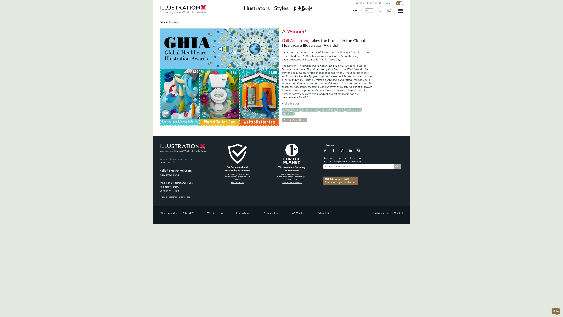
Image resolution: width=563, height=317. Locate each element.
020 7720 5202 (374, 3)
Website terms (215, 213)
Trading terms (243, 213)
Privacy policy (270, 213)
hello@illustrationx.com (176, 170)
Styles (281, 8)
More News (169, 22)
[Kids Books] (303, 8)
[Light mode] (399, 3)
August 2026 (337, 179)
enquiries (387, 3)
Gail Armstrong (296, 40)
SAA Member (298, 213)
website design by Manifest (388, 213)
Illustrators (257, 8)
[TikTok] (342, 151)
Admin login (324, 213)
